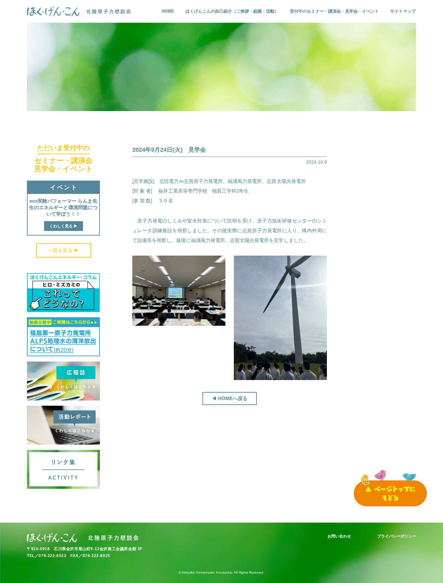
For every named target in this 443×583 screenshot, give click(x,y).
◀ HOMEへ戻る (229, 398)
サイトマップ (402, 11)
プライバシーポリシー (396, 536)
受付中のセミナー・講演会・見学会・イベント (334, 11)
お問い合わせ (339, 536)
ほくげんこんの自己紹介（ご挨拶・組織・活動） (232, 11)
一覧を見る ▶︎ (63, 250)
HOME (168, 11)
